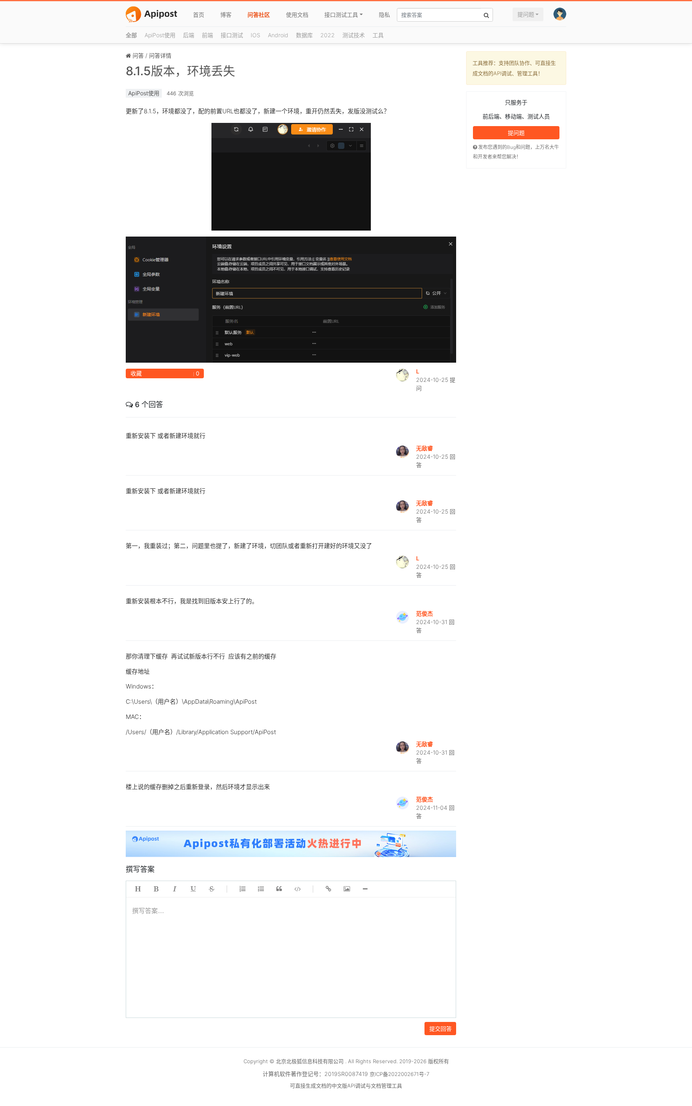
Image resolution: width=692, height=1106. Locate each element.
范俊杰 (424, 613)
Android (278, 35)
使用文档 (297, 14)
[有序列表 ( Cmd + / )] (242, 889)
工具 (378, 35)
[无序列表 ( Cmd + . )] (260, 889)
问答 (138, 55)
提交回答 (440, 1028)
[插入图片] (347, 889)
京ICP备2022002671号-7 (399, 1074)
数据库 (304, 35)
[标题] (138, 889)
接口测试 (232, 35)
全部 (131, 35)
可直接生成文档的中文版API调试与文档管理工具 (346, 1085)
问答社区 (258, 14)
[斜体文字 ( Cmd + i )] (174, 889)
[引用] (279, 889)
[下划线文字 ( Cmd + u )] (193, 889)
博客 (225, 14)
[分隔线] (365, 889)
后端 (188, 35)
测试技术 (353, 35)
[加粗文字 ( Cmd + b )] (156, 889)
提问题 (525, 14)
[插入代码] (297, 889)
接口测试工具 (341, 14)
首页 (198, 14)
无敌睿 (424, 448)
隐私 (384, 14)
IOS (255, 35)
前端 (207, 35)
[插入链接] (328, 889)
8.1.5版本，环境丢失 (180, 71)
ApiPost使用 (160, 35)
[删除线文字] (211, 889)
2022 (327, 35)
